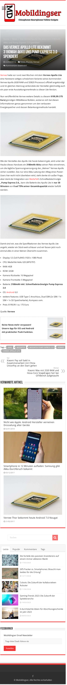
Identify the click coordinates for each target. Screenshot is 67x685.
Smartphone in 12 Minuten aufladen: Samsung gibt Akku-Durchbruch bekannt (32, 468)
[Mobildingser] (32, 12)
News (14, 39)
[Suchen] (55, 537)
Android (10, 292)
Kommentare (30, 549)
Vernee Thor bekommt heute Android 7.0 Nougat (31, 517)
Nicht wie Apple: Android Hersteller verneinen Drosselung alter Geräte (29, 424)
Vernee (36, 62)
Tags (43, 549)
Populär (16, 549)
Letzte (5, 549)
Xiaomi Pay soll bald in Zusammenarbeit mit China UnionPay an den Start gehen (22, 362)
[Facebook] (33, 676)
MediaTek (33, 179)
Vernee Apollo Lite (11, 351)
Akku (10, 347)
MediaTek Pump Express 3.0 (41, 347)
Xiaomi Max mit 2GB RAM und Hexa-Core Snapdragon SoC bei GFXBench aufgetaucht (43, 372)
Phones (29, 62)
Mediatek (21, 347)
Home (6, 39)
